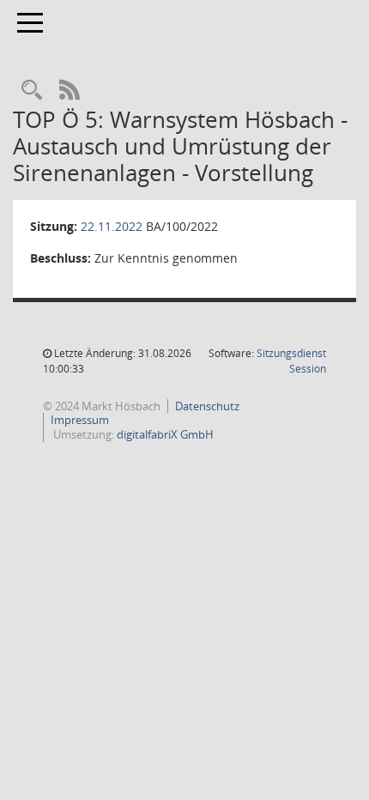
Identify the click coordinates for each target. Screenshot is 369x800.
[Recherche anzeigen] (32, 90)
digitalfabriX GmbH (165, 434)
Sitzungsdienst (291, 361)
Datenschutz (207, 406)
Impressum (80, 419)
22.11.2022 (111, 226)
